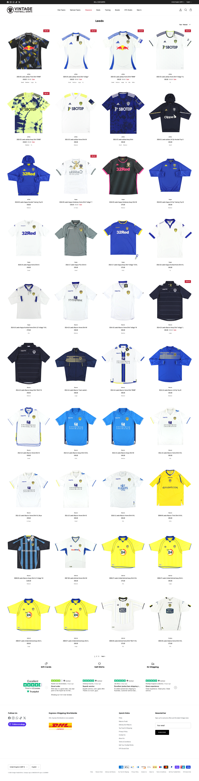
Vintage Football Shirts (17, 772)
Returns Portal (123, 721)
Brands (117, 10)
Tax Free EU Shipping (125, 728)
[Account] (180, 10)
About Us (121, 738)
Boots (98, 10)
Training (107, 10)
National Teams (75, 10)
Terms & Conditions (125, 742)
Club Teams (61, 10)
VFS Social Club (124, 748)
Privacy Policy (123, 731)
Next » (103, 656)
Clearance (88, 10)
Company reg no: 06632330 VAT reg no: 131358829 (36, 772)
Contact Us (122, 735)
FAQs (120, 718)
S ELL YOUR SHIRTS (99, 2)
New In (139, 10)
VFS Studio (128, 10)
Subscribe (162, 732)
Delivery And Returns (125, 725)
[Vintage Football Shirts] (19, 9)
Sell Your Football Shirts (126, 745)
